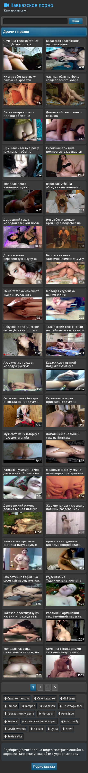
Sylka (54, 729)
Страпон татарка (18, 698)
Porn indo (67, 713)
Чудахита (48, 706)
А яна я (38, 729)
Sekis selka (14, 736)
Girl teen (68, 698)
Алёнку (12, 721)
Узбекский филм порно (40, 721)
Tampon (29, 706)
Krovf (69, 729)
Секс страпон (45, 698)
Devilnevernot (16, 729)
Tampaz (12, 706)
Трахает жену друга (20, 713)
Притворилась (72, 706)
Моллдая (47, 713)
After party (70, 721)
